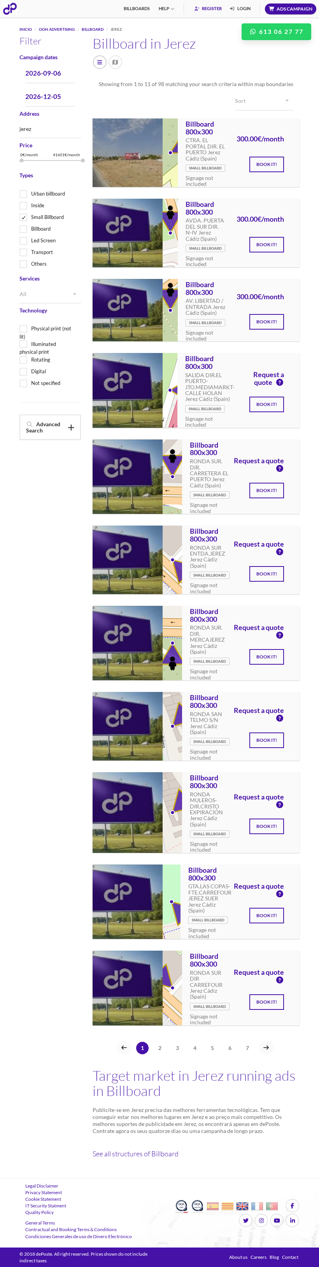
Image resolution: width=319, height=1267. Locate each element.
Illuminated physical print (37, 348)
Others (39, 264)
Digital (38, 371)
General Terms (40, 1223)
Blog (274, 1257)
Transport (42, 252)
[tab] (50, 427)
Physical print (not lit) (45, 332)
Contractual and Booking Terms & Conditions (71, 1229)
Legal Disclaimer (41, 1186)
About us (238, 1257)
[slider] (21, 160)
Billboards (137, 8)
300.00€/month (260, 139)
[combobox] (50, 295)
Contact (290, 1257)
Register (211, 8)
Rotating (40, 359)
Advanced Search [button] (43, 427)
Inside (37, 205)
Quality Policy (39, 1212)
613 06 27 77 (280, 31)
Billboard (92, 29)
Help (164, 8)
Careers (258, 1257)
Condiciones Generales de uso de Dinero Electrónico (78, 1236)
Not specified (45, 383)
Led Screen (43, 240)
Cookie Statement (43, 1199)
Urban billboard (48, 194)
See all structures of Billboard (136, 1153)
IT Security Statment (45, 1206)
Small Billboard (47, 217)
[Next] (266, 1047)
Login (244, 8)
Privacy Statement (43, 1192)
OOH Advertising (57, 29)
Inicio (25, 29)
